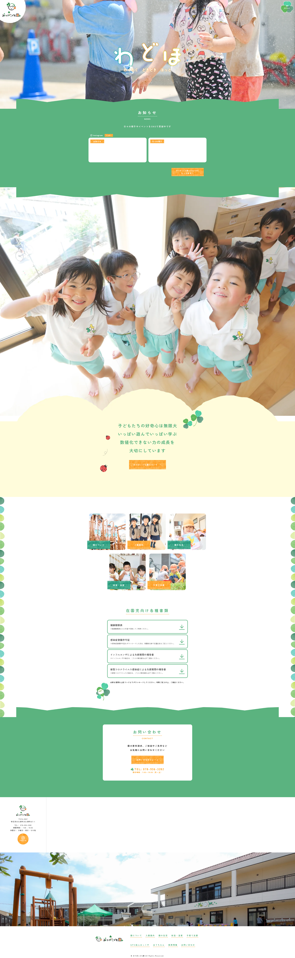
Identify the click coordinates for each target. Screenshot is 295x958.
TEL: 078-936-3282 (149, 769)
